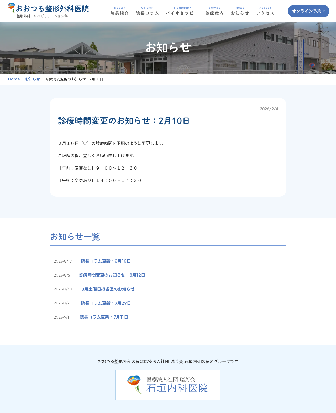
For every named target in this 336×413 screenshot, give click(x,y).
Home (14, 79)
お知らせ (32, 79)
